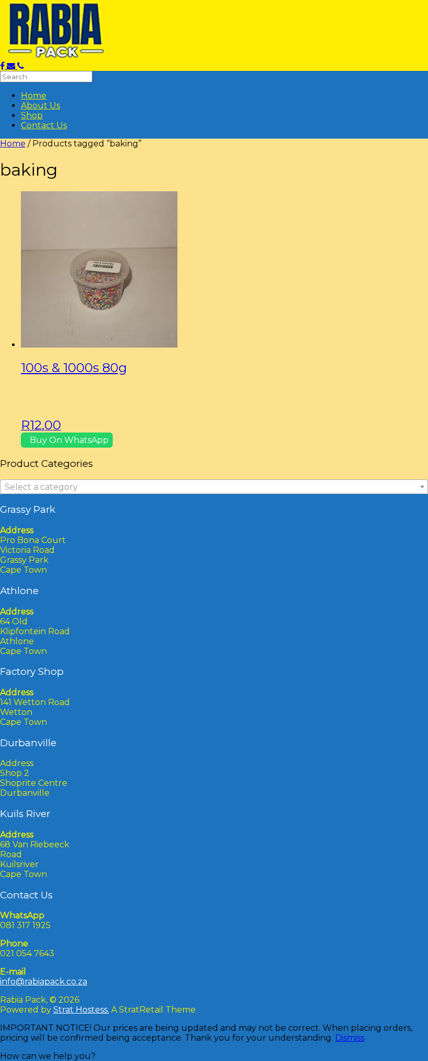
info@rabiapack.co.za (43, 981)
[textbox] (214, 487)
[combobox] (214, 486)
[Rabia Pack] (57, 56)
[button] (48, 1056)
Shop (32, 115)
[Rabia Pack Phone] (20, 66)
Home (33, 96)
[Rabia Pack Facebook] (3, 66)
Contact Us (44, 125)
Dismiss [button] (349, 1038)
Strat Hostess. (81, 1010)
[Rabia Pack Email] (12, 66)
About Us (40, 105)
